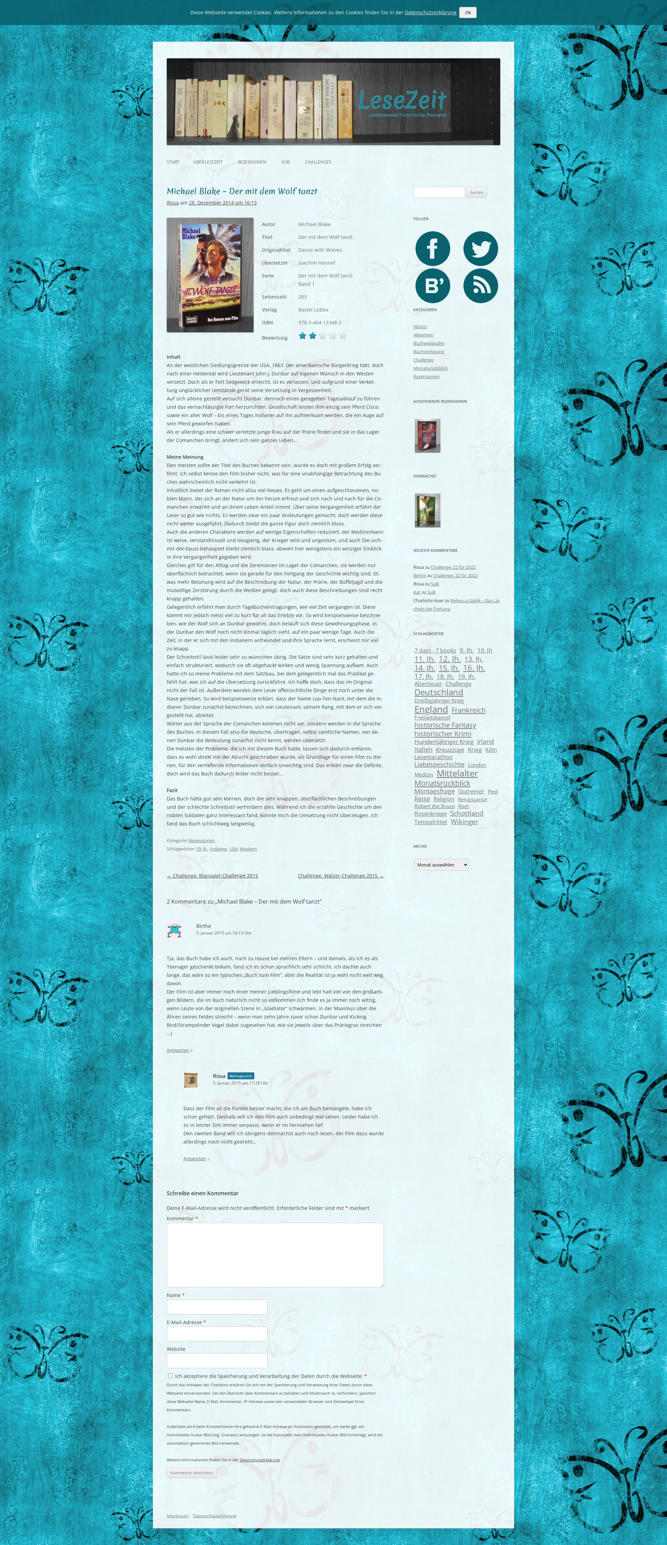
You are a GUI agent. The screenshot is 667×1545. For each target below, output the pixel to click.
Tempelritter (430, 822)
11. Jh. (424, 659)
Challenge (423, 360)
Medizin (423, 774)
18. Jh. (445, 676)
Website (176, 1349)
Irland (485, 741)
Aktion (420, 326)
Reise (422, 799)
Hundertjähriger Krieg (444, 742)
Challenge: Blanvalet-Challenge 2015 (212, 875)
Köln (491, 750)
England (431, 709)
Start (173, 162)
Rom (463, 806)
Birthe (203, 925)
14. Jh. (424, 668)
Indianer (218, 849)
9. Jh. (467, 650)
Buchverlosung (428, 351)
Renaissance (472, 799)
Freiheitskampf (432, 717)
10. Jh (484, 650)
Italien (423, 749)
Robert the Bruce (434, 806)
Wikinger (464, 821)
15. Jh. (449, 668)
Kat (416, 592)
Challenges (318, 162)
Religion (444, 799)
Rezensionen (252, 162)
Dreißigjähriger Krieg (439, 700)
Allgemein (423, 335)
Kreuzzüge (450, 750)
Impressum (178, 1516)
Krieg (475, 750)
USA (233, 849)
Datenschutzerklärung (260, 1459)
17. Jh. (423, 676)
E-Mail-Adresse (186, 1322)
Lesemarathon (433, 757)
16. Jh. (474, 668)
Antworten (178, 1050)
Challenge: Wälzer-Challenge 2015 (341, 875)
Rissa (173, 202)
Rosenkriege (430, 813)
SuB (285, 162)
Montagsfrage (434, 791)
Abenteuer (428, 684)
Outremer (471, 791)
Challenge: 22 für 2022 (453, 567)
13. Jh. (473, 659)
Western (248, 849)
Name (176, 1295)
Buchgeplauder (429, 343)
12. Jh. (450, 658)
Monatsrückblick (430, 368)
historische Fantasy (445, 725)
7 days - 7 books (435, 650)
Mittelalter (457, 773)
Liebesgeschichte (439, 764)
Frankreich (469, 710)
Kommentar (182, 1218)
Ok (468, 12)
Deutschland (438, 692)
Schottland (467, 813)
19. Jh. (202, 849)
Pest (493, 791)
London (477, 764)
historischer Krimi (442, 733)
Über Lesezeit (208, 162)
